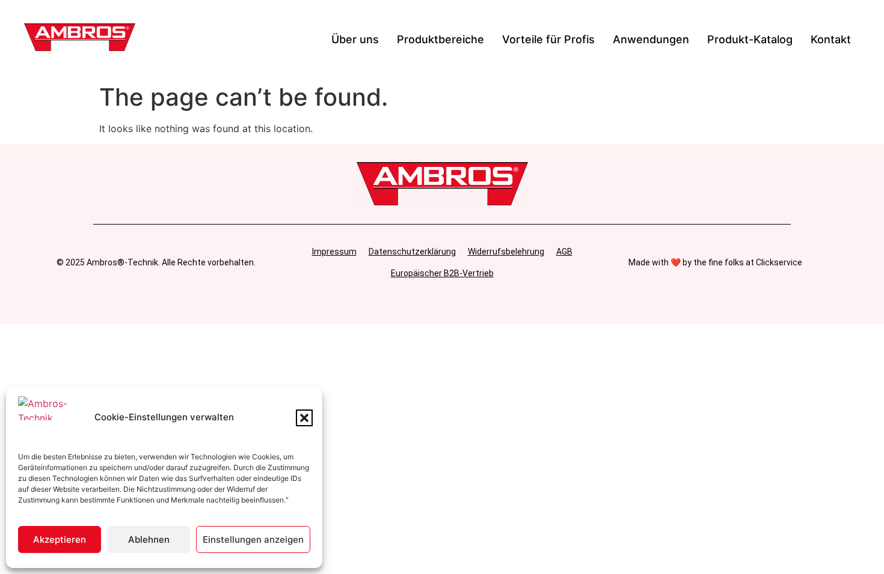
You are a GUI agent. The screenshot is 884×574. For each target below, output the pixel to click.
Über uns (355, 39)
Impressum (334, 251)
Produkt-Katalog (750, 39)
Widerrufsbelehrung (506, 251)
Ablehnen (149, 539)
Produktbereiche (440, 39)
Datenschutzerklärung (412, 251)
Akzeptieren (59, 539)
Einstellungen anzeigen (253, 539)
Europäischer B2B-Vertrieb (442, 273)
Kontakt (831, 39)
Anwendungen (651, 39)
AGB (564, 251)
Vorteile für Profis (548, 39)
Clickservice (779, 262)
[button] (304, 418)
